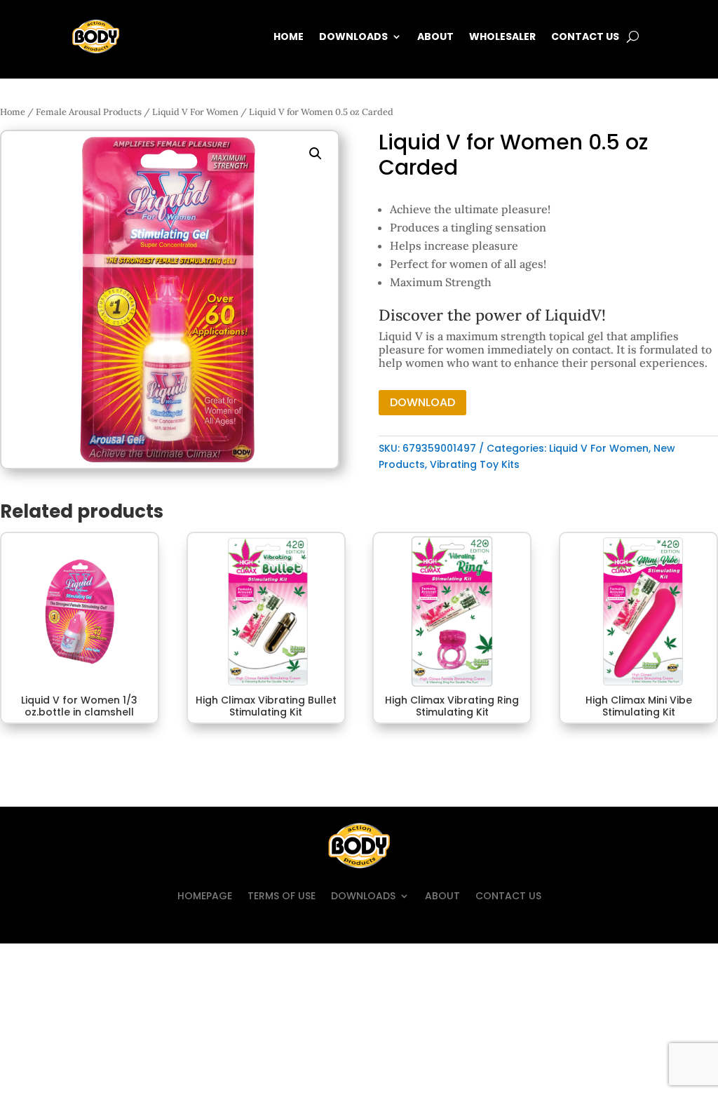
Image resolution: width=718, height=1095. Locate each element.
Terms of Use (282, 896)
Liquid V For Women (195, 112)
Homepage (204, 896)
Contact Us (585, 36)
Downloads (353, 36)
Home (288, 36)
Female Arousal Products (89, 112)
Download (422, 402)
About (435, 36)
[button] (315, 153)
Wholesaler (502, 36)
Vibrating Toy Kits (475, 464)
